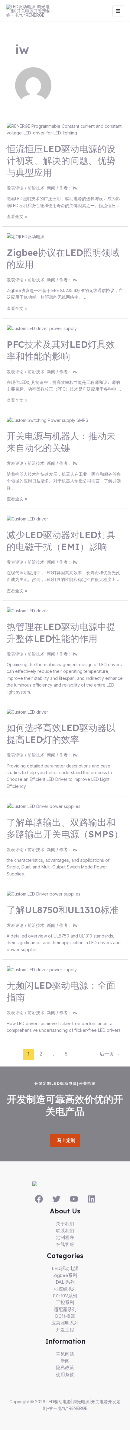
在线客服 (65, 1244)
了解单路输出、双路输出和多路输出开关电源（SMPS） (65, 828)
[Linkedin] (91, 1199)
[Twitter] (56, 1199)
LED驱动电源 (65, 1268)
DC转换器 (65, 1316)
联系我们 (65, 1230)
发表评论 (15, 187)
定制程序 (65, 1237)
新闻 (51, 187)
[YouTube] (74, 1199)
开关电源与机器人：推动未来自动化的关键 (61, 442)
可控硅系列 (65, 1289)
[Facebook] (39, 1199)
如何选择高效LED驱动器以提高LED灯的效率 (61, 733)
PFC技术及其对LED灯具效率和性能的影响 (61, 350)
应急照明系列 (65, 1323)
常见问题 (65, 1354)
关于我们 (65, 1223)
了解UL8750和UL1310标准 (63, 910)
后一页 (109, 1054)
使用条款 (65, 1374)
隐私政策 (65, 1367)
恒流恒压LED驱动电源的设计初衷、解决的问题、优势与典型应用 (61, 160)
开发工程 (65, 1330)
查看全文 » (17, 216)
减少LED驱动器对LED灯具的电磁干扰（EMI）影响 (61, 540)
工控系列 (65, 1302)
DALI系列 (65, 1282)
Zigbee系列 (65, 1275)
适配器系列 (65, 1309)
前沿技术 (36, 187)
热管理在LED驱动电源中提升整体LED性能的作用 (61, 632)
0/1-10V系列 (65, 1296)
